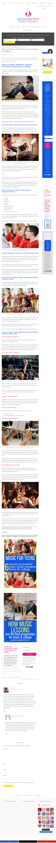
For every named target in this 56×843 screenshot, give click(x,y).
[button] (11, 668)
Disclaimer (38, 795)
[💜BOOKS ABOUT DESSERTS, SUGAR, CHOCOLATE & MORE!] (48, 814)
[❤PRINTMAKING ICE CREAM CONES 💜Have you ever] (44, 818)
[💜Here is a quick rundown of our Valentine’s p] (48, 809)
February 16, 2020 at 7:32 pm (17, 716)
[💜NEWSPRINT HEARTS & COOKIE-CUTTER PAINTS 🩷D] (48, 822)
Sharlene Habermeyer (16, 715)
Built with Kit (29, 667)
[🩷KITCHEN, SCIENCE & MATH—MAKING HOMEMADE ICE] (40, 818)
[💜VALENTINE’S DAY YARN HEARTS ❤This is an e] (40, 826)
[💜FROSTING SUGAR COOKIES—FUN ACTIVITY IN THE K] (52, 814)
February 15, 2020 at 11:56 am (16, 689)
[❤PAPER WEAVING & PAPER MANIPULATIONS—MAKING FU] (48, 818)
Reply (5, 711)
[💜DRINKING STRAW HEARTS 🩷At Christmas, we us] (44, 826)
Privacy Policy (28, 795)
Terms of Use (18, 795)
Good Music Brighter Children (7, 47)
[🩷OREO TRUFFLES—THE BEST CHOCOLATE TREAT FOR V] (48, 826)
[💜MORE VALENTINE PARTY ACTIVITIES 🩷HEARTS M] (44, 814)
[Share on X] (28, 841)
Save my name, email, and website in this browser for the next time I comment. (18, 782)
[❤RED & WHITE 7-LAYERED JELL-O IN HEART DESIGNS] (40, 822)
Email (4, 769)
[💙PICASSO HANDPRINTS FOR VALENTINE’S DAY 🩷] (44, 822)
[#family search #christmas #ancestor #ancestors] (40, 809)
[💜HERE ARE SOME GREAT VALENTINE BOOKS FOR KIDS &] (52, 818)
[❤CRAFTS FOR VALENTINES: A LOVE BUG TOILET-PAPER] (52, 809)
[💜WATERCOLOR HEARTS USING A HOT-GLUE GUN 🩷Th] (40, 814)
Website (5, 775)
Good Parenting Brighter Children (28, 17)
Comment (5, 748)
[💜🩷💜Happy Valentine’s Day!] (44, 809)
